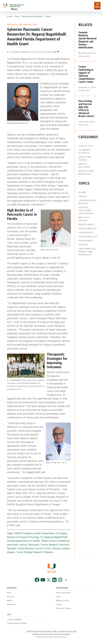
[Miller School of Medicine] (13, 5)
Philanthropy (86, 241)
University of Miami (63, 608)
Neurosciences (86, 225)
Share (54, 52)
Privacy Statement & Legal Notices (59, 634)
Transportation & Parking (17, 623)
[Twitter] (49, 580)
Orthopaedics (86, 233)
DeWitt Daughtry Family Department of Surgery (40, 533)
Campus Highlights (14, 620)
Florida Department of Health (23, 541)
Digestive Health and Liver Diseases (86, 211)
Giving (58, 597)
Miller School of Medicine (55, 541)
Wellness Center (62, 601)
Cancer (48, 17)
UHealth (29, 631)
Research (10, 597)
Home (9, 17)
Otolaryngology (88, 237)
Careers (59, 605)
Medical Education (84, 165)
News (14, 9)
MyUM (9, 601)
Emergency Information (40, 634)
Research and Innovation (32, 17)
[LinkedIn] (54, 580)
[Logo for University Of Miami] (51, 568)
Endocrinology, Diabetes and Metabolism (87, 252)
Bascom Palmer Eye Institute (41, 631)
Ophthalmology (88, 229)
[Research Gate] (66, 580)
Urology (83, 245)
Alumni (82, 193)
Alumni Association (63, 593)
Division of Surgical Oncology (23, 537)
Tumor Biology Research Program (34, 552)
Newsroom (11, 605)
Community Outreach (85, 151)
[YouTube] (43, 580)
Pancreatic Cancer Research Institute (48, 545)
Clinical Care (86, 146)
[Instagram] (60, 580)
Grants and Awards (85, 158)
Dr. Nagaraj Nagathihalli (53, 537)
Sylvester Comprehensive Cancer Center (29, 548)
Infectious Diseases (84, 219)
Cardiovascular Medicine (88, 202)
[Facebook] (37, 580)
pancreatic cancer (17, 545)
